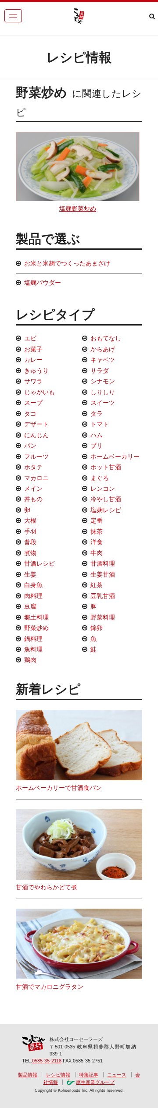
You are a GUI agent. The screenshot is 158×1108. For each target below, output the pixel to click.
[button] (13, 15)
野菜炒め (36, 627)
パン (30, 445)
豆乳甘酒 (102, 595)
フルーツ (36, 456)
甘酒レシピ (39, 563)
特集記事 (88, 1074)
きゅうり (36, 370)
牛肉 (96, 552)
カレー (33, 359)
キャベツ (102, 359)
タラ (96, 413)
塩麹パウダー (42, 282)
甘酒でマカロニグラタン (49, 986)
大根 (30, 520)
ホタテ (33, 467)
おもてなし (105, 338)
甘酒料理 (102, 563)
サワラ (33, 381)
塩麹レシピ (105, 509)
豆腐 (30, 606)
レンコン (102, 488)
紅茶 (96, 584)
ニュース (116, 1074)
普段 (30, 541)
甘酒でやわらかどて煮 (46, 887)
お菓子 (33, 349)
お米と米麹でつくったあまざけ (67, 263)
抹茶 (96, 531)
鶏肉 (30, 659)
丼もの (33, 499)
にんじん (36, 435)
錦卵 (96, 627)
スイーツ (102, 402)
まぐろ (99, 477)
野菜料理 (102, 617)
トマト (99, 424)
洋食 (96, 541)
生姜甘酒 (102, 574)
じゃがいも (39, 392)
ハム (96, 435)
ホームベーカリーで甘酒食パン (59, 787)
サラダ (99, 370)
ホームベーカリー (115, 456)
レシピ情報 (58, 1074)
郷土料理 (36, 617)
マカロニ (36, 477)
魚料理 (33, 649)
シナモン (102, 381)
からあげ (102, 349)
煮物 (30, 552)
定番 (96, 520)
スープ (33, 402)
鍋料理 (33, 638)
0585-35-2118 (46, 1060)
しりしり (102, 392)
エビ (30, 338)
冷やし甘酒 (105, 499)
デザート (36, 424)
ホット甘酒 (105, 467)
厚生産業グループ (95, 1082)
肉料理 (33, 595)
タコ (30, 413)
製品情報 (27, 1074)
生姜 (30, 574)
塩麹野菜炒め (77, 208)
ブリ (96, 445)
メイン (33, 488)
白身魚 (33, 584)
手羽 (30, 531)
